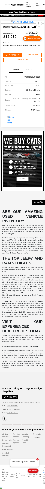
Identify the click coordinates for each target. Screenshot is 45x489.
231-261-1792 (12, 413)
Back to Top (38, 202)
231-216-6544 (14, 409)
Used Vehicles (7, 450)
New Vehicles (7, 440)
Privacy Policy (12, 475)
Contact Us (12, 397)
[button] (39, 24)
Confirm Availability (32, 54)
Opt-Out (40, 475)
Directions (36, 438)
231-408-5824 (12, 406)
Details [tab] (16, 69)
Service (17, 429)
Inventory (7, 429)
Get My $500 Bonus (22, 59)
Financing (27, 429)
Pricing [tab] (29, 69)
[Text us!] (33, 471)
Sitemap (23, 475)
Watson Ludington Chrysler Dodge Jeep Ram (5, 475)
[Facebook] (4, 418)
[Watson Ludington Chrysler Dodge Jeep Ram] (14, 4)
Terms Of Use (18, 475)
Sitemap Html (29, 475)
